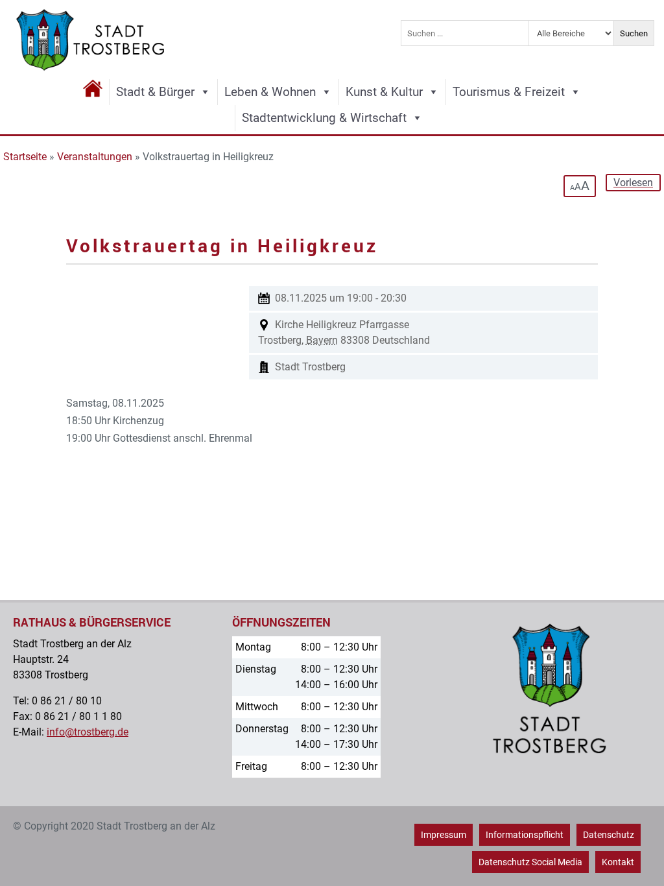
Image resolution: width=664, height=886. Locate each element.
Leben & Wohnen (270, 91)
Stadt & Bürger (155, 91)
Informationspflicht (524, 835)
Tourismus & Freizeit (509, 91)
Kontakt (618, 862)
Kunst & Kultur (384, 91)
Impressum (443, 835)
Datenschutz (608, 835)
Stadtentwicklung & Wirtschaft (324, 117)
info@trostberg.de (87, 732)
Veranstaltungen (94, 156)
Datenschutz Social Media (530, 862)
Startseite (25, 156)
